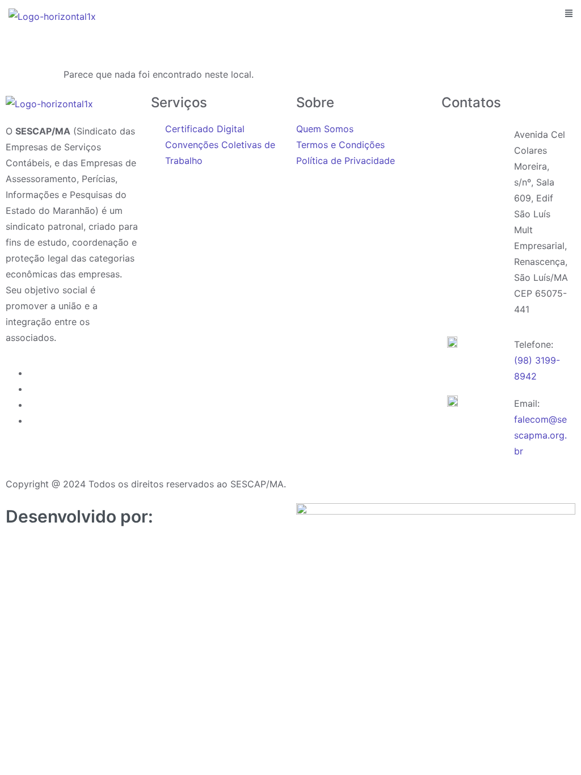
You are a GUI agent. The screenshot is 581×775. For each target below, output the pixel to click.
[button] (568, 14)
